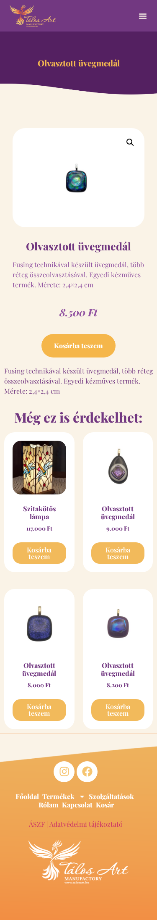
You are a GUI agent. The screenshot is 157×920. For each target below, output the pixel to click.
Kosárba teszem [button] (39, 553)
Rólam (49, 805)
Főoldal (27, 796)
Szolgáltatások (111, 796)
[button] (142, 16)
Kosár (105, 805)
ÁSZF (37, 824)
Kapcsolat (77, 805)
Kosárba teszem (78, 345)
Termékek (58, 796)
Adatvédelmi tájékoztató (86, 824)
